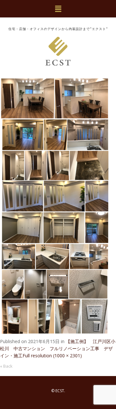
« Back (6, 366)
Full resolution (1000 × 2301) (52, 355)
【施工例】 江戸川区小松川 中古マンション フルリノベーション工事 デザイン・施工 (57, 348)
